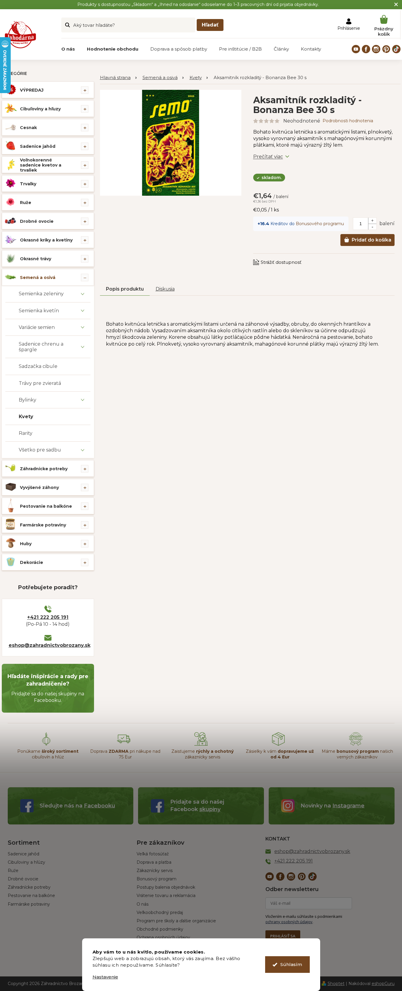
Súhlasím (291, 964)
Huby (26, 543)
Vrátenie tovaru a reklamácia (166, 895)
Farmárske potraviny (43, 525)
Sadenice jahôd (37, 146)
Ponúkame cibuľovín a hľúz (48, 754)
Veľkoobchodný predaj (160, 912)
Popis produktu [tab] (125, 289)
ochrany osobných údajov (288, 921)
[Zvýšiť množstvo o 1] (372, 221)
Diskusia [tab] (165, 289)
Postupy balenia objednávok (166, 887)
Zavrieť (293, 256)
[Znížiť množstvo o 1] (372, 227)
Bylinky (27, 400)
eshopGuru (383, 983)
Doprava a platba (154, 862)
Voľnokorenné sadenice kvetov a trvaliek (40, 165)
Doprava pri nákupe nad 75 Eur (125, 754)
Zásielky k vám (280, 754)
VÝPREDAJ (31, 90)
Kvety (26, 416)
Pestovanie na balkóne (46, 506)
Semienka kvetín (39, 310)
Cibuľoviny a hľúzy (26, 862)
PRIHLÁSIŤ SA (282, 936)
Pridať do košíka (371, 240)
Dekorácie (31, 562)
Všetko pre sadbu (40, 450)
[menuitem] (68, 49)
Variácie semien (37, 327)
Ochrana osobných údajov (163, 937)
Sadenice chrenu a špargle (41, 346)
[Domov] (118, 78)
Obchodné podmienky (160, 929)
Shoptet (336, 983)
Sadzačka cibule (38, 366)
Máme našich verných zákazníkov (357, 754)
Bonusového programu (320, 223)
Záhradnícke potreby (44, 468)
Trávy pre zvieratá (40, 383)
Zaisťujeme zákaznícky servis (202, 754)
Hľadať (210, 25)
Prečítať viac (268, 156)
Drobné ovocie (37, 221)
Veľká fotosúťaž (153, 854)
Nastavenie (105, 977)
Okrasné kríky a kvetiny (46, 240)
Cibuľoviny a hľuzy (40, 109)
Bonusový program (156, 879)
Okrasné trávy (35, 258)
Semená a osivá (37, 277)
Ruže (25, 202)
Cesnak (28, 127)
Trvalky (28, 183)
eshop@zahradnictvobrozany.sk (48, 645)
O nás (142, 904)
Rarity (25, 433)
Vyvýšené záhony (39, 487)
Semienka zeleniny (41, 294)
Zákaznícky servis (155, 870)
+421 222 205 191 (47, 617)
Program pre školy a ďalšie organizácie (176, 920)
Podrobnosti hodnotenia (348, 120)
